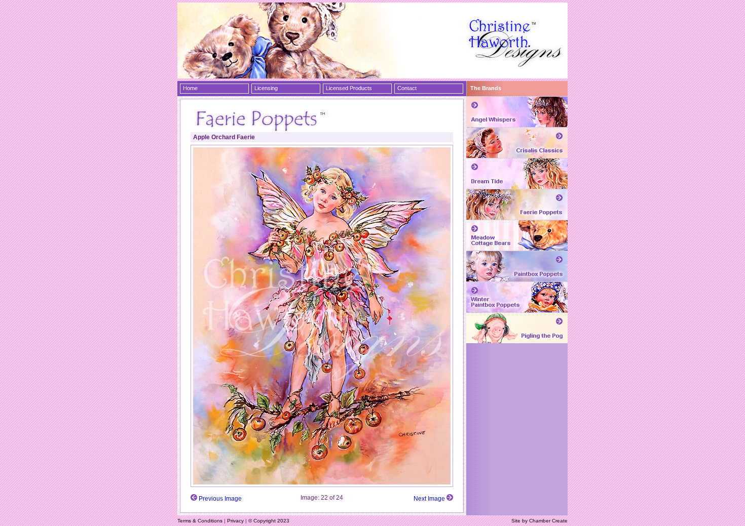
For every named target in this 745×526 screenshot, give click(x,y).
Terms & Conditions (199, 520)
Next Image (429, 498)
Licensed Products (349, 88)
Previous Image (220, 498)
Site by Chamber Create (539, 520)
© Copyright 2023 (268, 520)
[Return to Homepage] (517, 74)
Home (190, 88)
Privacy (235, 520)
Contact (407, 88)
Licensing (266, 88)
